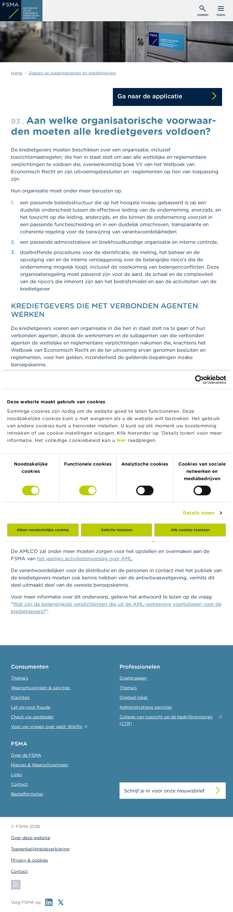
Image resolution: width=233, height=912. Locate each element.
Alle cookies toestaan (190, 529)
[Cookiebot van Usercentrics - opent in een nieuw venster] (199, 379)
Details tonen (198, 513)
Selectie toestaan (116, 529)
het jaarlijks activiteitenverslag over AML (84, 558)
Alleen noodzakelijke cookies (43, 529)
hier (122, 440)
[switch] (87, 490)
